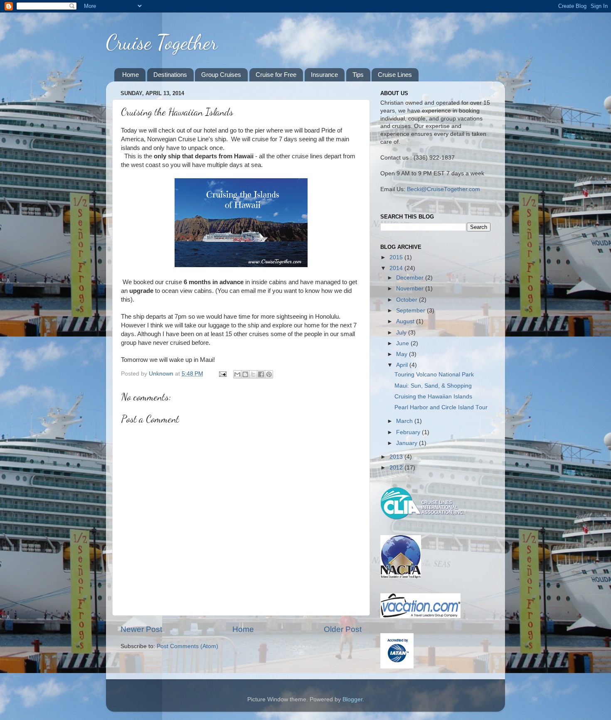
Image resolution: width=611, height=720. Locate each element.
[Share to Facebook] (261, 374)
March (405, 421)
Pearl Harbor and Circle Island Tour (441, 407)
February (409, 432)
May (402, 354)
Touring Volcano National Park (434, 374)
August (406, 321)
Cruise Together (161, 42)
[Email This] (237, 374)
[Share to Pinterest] (269, 374)
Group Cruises (221, 74)
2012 (396, 467)
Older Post (343, 629)
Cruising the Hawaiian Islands (433, 396)
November (410, 288)
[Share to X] (253, 374)
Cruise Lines (395, 74)
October (407, 300)
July (402, 332)
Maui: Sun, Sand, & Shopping (433, 386)
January (407, 443)
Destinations (170, 74)
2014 (396, 268)
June (403, 343)
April (402, 365)
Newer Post (141, 629)
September (411, 310)
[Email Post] (222, 374)
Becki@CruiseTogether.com (443, 189)
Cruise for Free (276, 74)
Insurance (324, 74)
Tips (358, 74)
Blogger (352, 699)
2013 (396, 457)
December (410, 278)
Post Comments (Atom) (187, 646)
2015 (396, 257)
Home (130, 74)
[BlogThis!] (245, 374)
